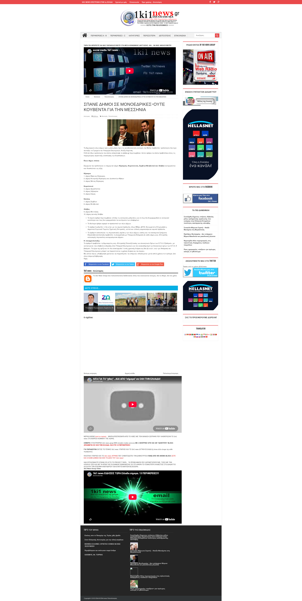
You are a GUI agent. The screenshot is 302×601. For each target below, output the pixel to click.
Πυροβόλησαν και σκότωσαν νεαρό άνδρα (100, 550)
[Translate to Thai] (204, 337)
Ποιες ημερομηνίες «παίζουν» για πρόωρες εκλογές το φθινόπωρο (147, 589)
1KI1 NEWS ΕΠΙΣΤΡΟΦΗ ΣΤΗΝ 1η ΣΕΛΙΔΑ (97, 2)
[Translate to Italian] (206, 335)
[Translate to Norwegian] (213, 335)
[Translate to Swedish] (202, 337)
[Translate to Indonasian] (204, 335)
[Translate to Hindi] (202, 335)
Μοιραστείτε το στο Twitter (125, 264)
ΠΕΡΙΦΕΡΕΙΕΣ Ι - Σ (117, 35)
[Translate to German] (188, 335)
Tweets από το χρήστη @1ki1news (195, 266)
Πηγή (85, 259)
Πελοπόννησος (112, 116)
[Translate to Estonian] (197, 335)
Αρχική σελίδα (130, 373)
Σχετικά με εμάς (121, 2)
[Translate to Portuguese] (216, 335)
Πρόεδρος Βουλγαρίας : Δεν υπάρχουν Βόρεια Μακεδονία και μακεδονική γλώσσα (148, 564)
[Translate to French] (185, 335)
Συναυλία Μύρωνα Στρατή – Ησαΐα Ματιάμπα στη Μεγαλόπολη (150, 551)
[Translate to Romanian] (195, 337)
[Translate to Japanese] (209, 335)
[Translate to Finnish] (199, 335)
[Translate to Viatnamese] (206, 337)
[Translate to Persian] (211, 335)
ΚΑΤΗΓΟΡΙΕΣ (134, 35)
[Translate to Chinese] (195, 335)
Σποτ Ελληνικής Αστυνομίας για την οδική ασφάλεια (104, 540)
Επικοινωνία (134, 2)
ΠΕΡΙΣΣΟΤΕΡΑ (149, 35)
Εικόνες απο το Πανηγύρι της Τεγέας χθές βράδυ (102, 535)
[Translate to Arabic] (192, 335)
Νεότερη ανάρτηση (90, 373)
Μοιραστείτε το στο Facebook (99, 264)
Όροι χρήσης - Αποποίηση (152, 2)
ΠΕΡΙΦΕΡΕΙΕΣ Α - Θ (99, 35)
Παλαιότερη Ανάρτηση (170, 373)
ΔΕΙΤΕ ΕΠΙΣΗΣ (165, 35)
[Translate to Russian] (197, 337)
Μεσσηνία (104, 116)
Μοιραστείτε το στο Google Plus (152, 264)
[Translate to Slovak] (199, 337)
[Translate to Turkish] (190, 335)
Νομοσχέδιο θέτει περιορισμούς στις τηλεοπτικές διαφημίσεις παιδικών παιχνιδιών (197, 243)
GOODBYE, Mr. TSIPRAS (94, 555)
